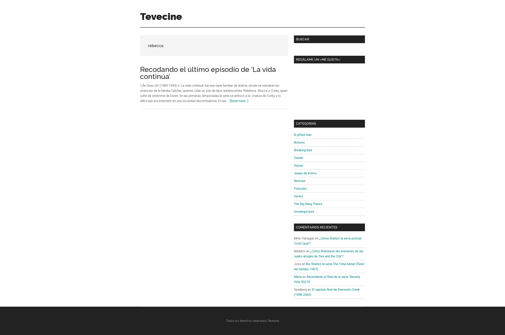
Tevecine (161, 16)
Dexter (298, 158)
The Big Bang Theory (308, 204)
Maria (298, 277)
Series (298, 196)
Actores (299, 142)
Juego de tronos (305, 173)
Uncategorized (304, 211)
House (298, 165)
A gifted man (302, 135)
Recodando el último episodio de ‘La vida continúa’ (208, 73)
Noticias (299, 181)
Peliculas (300, 188)
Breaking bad (303, 150)
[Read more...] (239, 101)
